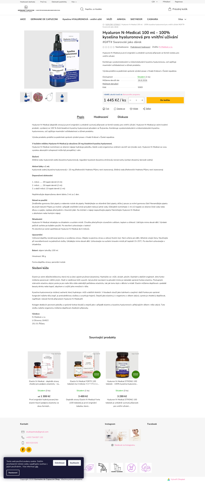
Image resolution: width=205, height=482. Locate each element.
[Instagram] (29, 449)
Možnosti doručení (110, 84)
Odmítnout (59, 463)
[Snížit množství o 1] (130, 100)
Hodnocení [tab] (101, 117)
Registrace (179, 2)
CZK (153, 2)
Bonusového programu (131, 94)
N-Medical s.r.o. (166, 47)
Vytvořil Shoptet (178, 479)
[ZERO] (88, 467)
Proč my (43, 2)
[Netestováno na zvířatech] (131, 467)
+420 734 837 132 (34, 437)
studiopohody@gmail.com (37, 431)
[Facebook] (23, 449)
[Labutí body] (103, 467)
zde (36, 466)
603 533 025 (32, 442)
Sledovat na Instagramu (125, 445)
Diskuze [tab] (123, 117)
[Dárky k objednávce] (117, 467)
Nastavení (12, 472)
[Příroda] (146, 467)
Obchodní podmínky (59, 2)
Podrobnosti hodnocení (140, 47)
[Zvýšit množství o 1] (142, 100)
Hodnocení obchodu (27, 2)
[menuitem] (23, 19)
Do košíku (165, 100)
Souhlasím (74, 463)
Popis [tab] (80, 117)
